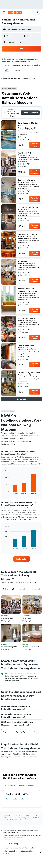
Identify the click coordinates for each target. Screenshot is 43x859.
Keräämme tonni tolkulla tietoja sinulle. (18, 848)
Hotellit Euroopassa (29, 816)
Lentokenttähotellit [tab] (26, 785)
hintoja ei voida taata (16, 837)
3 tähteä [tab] (21, 589)
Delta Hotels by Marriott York (28, 124)
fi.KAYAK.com (9, 816)
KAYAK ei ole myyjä (11, 844)
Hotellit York (35, 818)
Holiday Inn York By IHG (28, 207)
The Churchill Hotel (26, 345)
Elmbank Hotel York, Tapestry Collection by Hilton (27, 290)
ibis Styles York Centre (27, 234)
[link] (21, 559)
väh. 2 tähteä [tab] (35, 589)
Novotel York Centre (26, 318)
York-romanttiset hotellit (15, 799)
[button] (3, 12)
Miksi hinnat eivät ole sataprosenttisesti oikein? (18, 852)
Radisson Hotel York (26, 180)
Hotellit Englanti (24, 818)
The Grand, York (24, 153)
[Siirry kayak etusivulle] (15, 12)
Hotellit (18, 816)
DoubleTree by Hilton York (29, 373)
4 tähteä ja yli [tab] (8, 589)
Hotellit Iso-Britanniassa (8, 818)
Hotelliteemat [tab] (10, 785)
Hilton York (22, 261)
